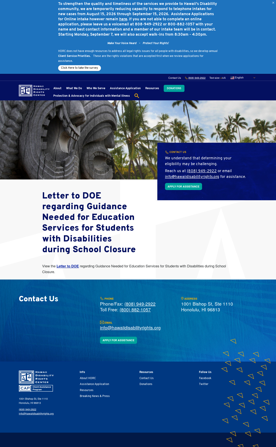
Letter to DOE (68, 265)
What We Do (74, 88)
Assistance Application (125, 88)
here (123, 19)
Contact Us (174, 78)
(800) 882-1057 (135, 309)
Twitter (203, 384)
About (57, 88)
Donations (174, 88)
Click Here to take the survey (79, 68)
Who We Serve (96, 88)
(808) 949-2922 (197, 78)
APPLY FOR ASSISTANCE (183, 186)
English (239, 77)
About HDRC (88, 378)
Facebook (205, 378)
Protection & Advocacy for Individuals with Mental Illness (91, 96)
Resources (152, 88)
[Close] (273, 2)
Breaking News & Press (95, 396)
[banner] (34, 90)
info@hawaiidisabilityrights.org (192, 177)
